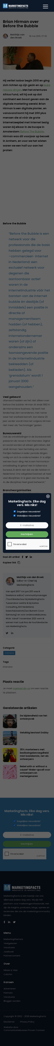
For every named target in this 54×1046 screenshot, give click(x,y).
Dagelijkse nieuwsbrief (28, 511)
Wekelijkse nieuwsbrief (29, 515)
